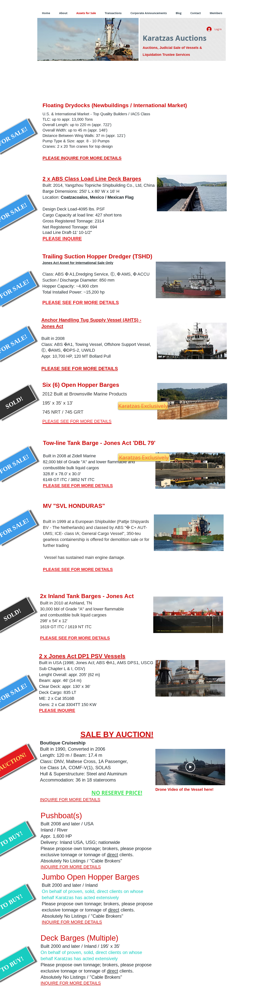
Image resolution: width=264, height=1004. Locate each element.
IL (114, 302)
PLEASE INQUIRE (62, 238)
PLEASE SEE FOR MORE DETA (77, 302)
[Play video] (190, 767)
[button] (88, 39)
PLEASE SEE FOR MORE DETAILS (79, 368)
